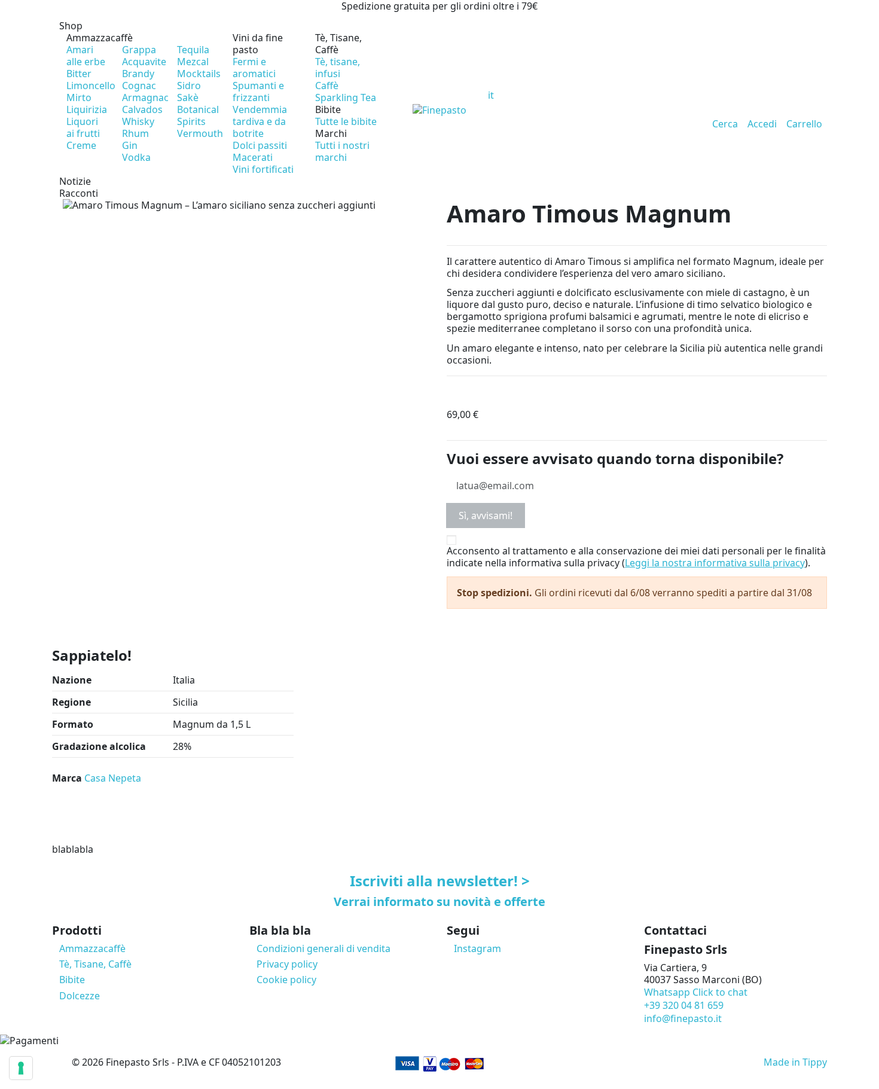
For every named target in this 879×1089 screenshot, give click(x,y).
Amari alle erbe (85, 55)
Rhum (135, 133)
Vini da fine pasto (258, 44)
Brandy (138, 73)
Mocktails (199, 73)
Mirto (78, 97)
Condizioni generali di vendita (323, 948)
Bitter (78, 73)
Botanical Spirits (198, 115)
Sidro (189, 85)
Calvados (142, 109)
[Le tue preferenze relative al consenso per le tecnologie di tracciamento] (21, 1068)
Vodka (136, 157)
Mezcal (193, 61)
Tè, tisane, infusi (337, 67)
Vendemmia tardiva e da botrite (260, 121)
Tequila (193, 49)
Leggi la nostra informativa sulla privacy (715, 562)
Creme (81, 145)
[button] (225, 26)
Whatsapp (695, 992)
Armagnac (145, 97)
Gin (130, 145)
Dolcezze (79, 996)
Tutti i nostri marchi (342, 151)
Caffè (326, 85)
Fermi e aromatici (254, 67)
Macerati (253, 157)
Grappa (139, 49)
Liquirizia (86, 109)
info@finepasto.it (683, 1018)
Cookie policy (286, 980)
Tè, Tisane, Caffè (338, 44)
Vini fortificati (263, 169)
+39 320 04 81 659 (684, 1005)
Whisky (138, 121)
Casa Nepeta (112, 778)
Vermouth (200, 133)
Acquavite (144, 61)
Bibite (328, 109)
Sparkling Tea (345, 97)
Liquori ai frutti (83, 127)
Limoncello (90, 85)
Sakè (188, 97)
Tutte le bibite (346, 121)
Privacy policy (287, 964)
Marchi (331, 133)
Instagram (477, 948)
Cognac (139, 85)
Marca (67, 778)
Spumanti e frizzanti (258, 91)
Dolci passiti (260, 145)
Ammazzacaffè (99, 38)
